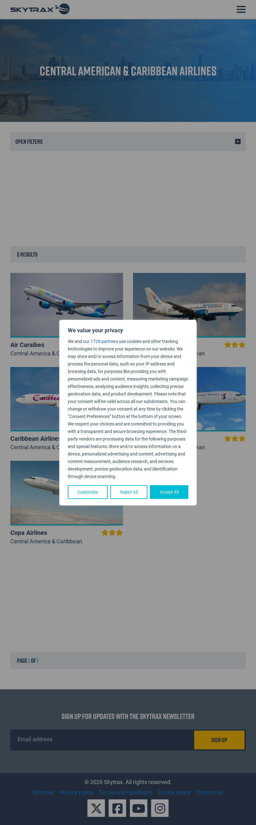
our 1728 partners (100, 341)
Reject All (129, 492)
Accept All (169, 492)
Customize (87, 492)
